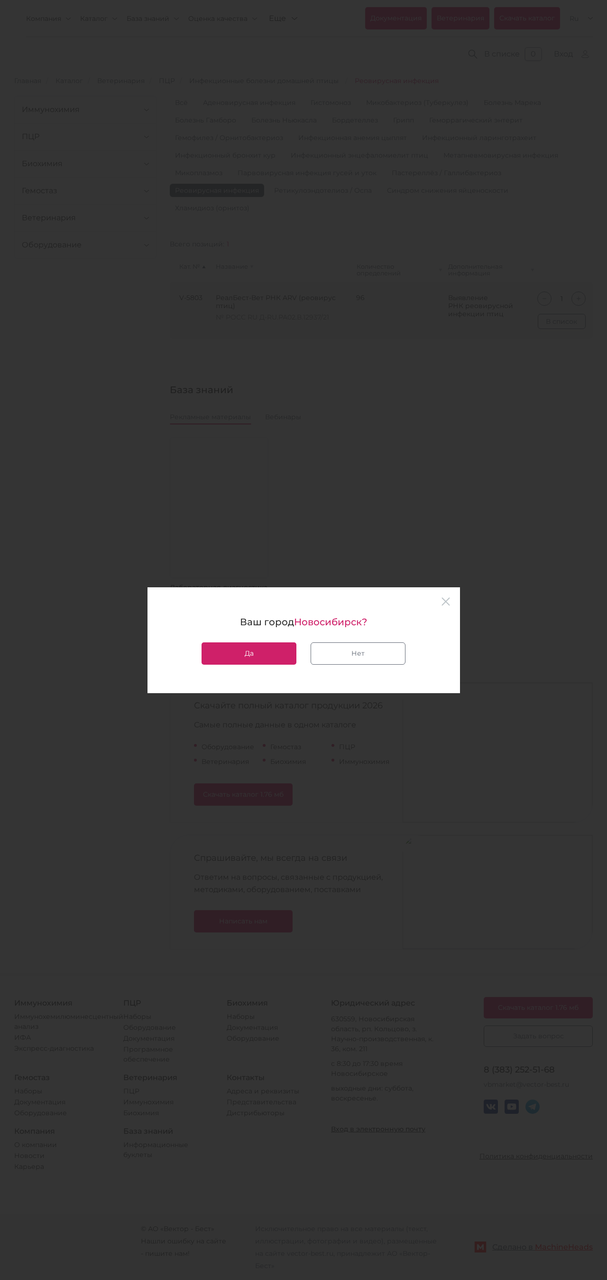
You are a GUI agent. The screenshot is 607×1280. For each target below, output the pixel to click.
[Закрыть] (446, 601)
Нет (358, 653)
